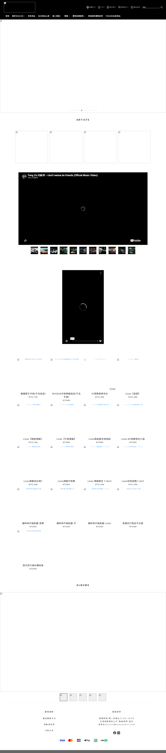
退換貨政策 (49, 724)
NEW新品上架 (44, 16)
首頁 (7, 16)
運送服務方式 (49, 718)
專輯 (66, 16)
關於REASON (17, 16)
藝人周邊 (56, 16)
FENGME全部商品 (113, 16)
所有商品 (31, 16)
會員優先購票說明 (95, 16)
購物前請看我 (78, 16)
